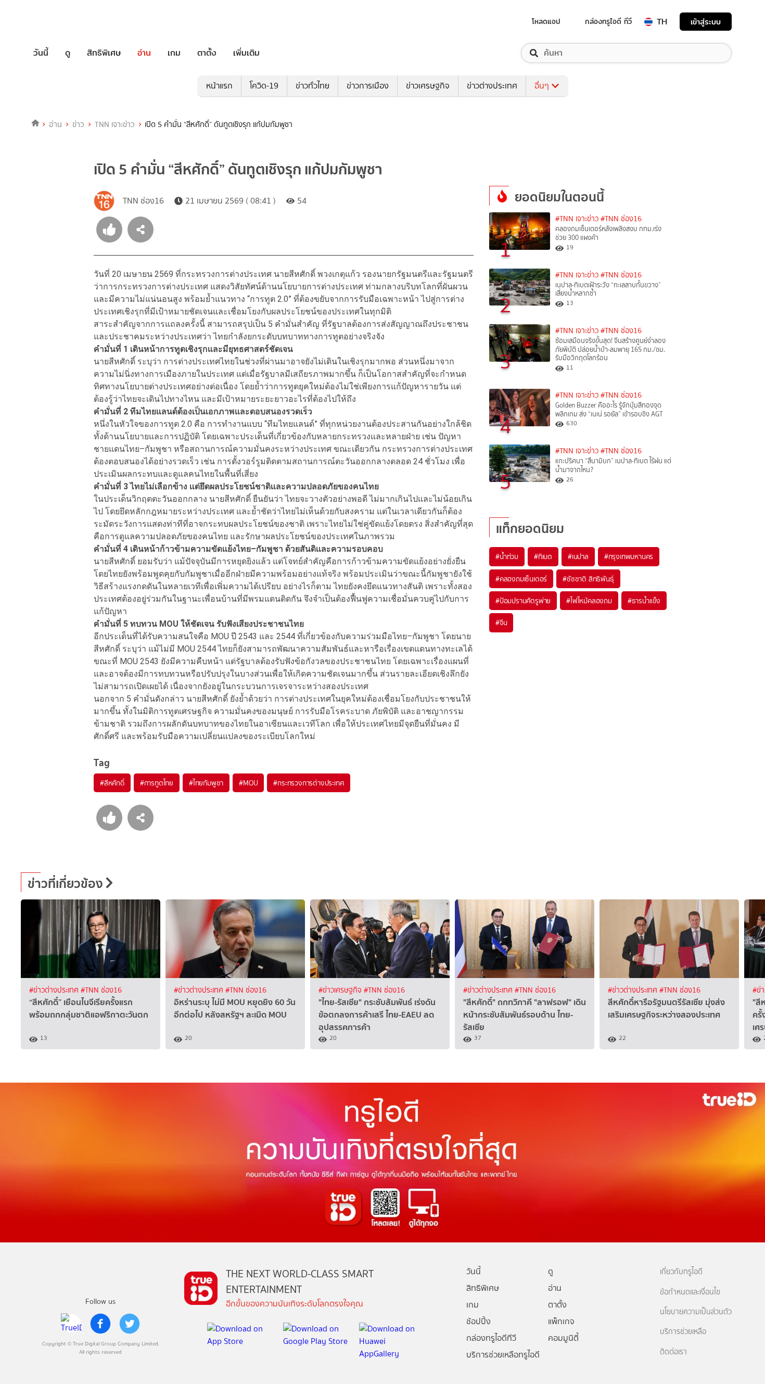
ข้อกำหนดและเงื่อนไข (690, 1292)
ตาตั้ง (206, 53)
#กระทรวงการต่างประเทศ (308, 783)
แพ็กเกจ (561, 1321)
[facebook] (100, 1323)
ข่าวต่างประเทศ (492, 86)
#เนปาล (578, 556)
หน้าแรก (219, 86)
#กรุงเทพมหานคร (628, 556)
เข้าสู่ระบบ (706, 22)
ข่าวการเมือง (368, 86)
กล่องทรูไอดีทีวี (491, 1338)
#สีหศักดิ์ (112, 783)
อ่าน (144, 53)
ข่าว (78, 124)
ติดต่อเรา (673, 1352)
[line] (71, 1323)
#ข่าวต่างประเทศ (55, 990)
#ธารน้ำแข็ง (644, 600)
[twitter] (129, 1323)
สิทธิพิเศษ (104, 53)
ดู (67, 53)
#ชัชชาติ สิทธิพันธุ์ (588, 579)
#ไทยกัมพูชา (206, 783)
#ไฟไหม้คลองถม (589, 600)
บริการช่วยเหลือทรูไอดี (503, 1355)
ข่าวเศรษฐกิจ (428, 86)
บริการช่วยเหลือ (683, 1331)
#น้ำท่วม (506, 556)
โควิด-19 (264, 86)
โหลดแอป (546, 21)
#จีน (501, 622)
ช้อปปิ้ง (478, 1321)
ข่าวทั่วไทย (312, 86)
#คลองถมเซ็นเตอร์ (521, 579)
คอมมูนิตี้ (563, 1338)
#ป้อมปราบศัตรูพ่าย (523, 600)
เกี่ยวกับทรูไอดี (681, 1271)
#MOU (248, 783)
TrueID (64, 21)
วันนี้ (40, 53)
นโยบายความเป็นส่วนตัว (696, 1311)
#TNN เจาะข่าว (576, 218)
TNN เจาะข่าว (115, 124)
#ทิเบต (543, 556)
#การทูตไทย (156, 783)
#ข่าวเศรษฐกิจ (341, 990)
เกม (174, 53)
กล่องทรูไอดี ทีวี (608, 21)
